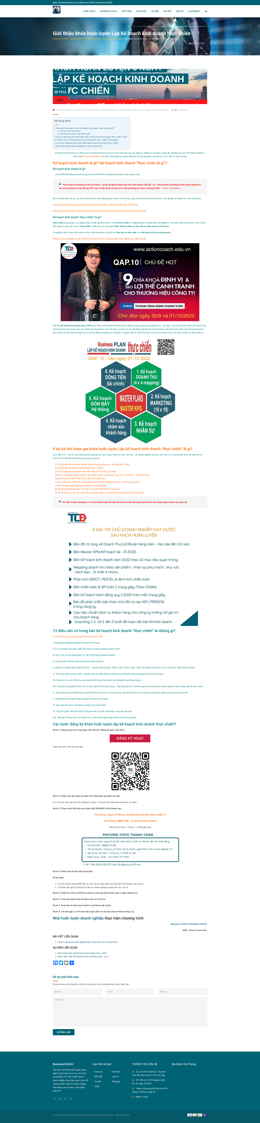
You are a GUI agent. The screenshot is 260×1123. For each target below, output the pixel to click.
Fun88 (56, 1118)
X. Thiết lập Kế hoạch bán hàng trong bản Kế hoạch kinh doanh (80, 699)
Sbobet (145, 1115)
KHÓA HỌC (141, 11)
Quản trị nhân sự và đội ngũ (138, 110)
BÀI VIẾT (167, 11)
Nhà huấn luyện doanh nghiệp (78, 918)
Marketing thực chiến (115, 110)
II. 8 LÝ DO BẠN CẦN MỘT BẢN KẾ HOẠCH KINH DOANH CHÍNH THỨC (86, 649)
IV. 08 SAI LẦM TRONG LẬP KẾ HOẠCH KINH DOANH (78, 661)
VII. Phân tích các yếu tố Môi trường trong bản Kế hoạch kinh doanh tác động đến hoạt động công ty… (98, 680)
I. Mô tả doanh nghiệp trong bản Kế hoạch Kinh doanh (76, 643)
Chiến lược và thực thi (75, 110)
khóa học (99, 1071)
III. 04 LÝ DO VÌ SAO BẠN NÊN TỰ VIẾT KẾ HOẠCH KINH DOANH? (84, 655)
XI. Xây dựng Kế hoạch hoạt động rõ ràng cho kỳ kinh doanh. (80, 705)
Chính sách (89, 11)
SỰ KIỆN (155, 11)
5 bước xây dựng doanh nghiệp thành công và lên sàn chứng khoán (87, 942)
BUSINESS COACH (108, 11)
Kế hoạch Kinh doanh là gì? (70, 131)
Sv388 (133, 1115)
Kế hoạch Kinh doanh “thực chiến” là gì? (75, 134)
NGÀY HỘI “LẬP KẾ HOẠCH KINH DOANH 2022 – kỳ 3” (83, 956)
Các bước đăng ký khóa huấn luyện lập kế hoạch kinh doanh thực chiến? (87, 143)
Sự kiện (98, 1081)
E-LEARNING (194, 11)
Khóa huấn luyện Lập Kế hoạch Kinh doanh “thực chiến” (82, 953)
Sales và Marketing (159, 110)
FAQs (97, 1086)
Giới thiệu (116, 1071)
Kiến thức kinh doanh (95, 110)
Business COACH (179, 924)
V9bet (139, 1115)
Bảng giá (116, 1081)
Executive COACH (198, 924)
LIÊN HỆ (179, 11)
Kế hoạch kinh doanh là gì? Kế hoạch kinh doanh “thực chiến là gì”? (85, 128)
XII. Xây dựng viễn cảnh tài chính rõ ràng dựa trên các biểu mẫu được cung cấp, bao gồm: (93, 711)
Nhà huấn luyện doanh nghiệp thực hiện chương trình (79, 146)
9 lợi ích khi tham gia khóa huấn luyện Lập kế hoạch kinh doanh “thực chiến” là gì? (91, 137)
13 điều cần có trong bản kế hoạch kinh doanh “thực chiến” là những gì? (87, 140)
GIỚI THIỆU (127, 11)
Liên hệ (115, 1076)
